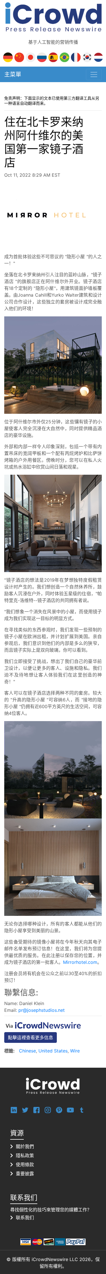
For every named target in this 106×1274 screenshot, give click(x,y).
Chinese (27, 1051)
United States (53, 1051)
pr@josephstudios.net (41, 1010)
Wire (75, 1051)
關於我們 (25, 1146)
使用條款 (25, 1164)
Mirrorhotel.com (80, 962)
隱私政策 (25, 1155)
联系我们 (25, 1217)
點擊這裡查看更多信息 (30, 1037)
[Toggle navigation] (94, 74)
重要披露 (25, 1173)
